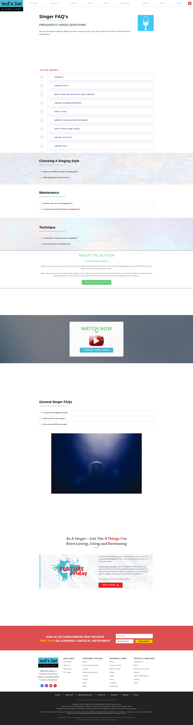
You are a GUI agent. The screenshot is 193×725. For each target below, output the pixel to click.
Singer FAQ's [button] (60, 146)
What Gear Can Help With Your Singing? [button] (74, 94)
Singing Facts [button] (61, 86)
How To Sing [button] (60, 111)
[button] (189, 3)
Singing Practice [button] (63, 137)
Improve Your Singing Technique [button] (71, 120)
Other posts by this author (96, 282)
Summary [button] (59, 77)
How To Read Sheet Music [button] (67, 129)
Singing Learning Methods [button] (67, 103)
